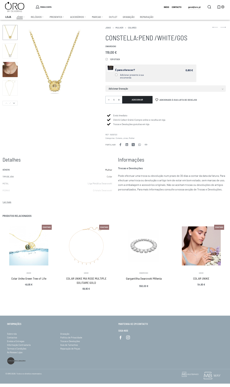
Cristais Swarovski (102, 190)
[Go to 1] (10, 32)
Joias (108, 27)
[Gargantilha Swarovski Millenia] (143, 245)
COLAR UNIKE (201, 278)
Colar (109, 176)
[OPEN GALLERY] (54, 65)
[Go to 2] (10, 51)
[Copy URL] (145, 144)
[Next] (14, 103)
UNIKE (28, 273)
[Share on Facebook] (120, 144)
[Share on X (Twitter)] (133, 144)
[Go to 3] (10, 69)
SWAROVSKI (143, 273)
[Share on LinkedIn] (126, 144)
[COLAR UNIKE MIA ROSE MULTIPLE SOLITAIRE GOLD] (86, 245)
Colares (132, 27)
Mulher (119, 27)
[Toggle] (7, 202)
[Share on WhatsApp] (139, 144)
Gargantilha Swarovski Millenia (144, 278)
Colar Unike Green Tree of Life (28, 278)
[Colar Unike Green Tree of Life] (28, 245)
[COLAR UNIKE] (201, 245)
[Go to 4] (10, 88)
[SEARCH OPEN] (209, 7)
